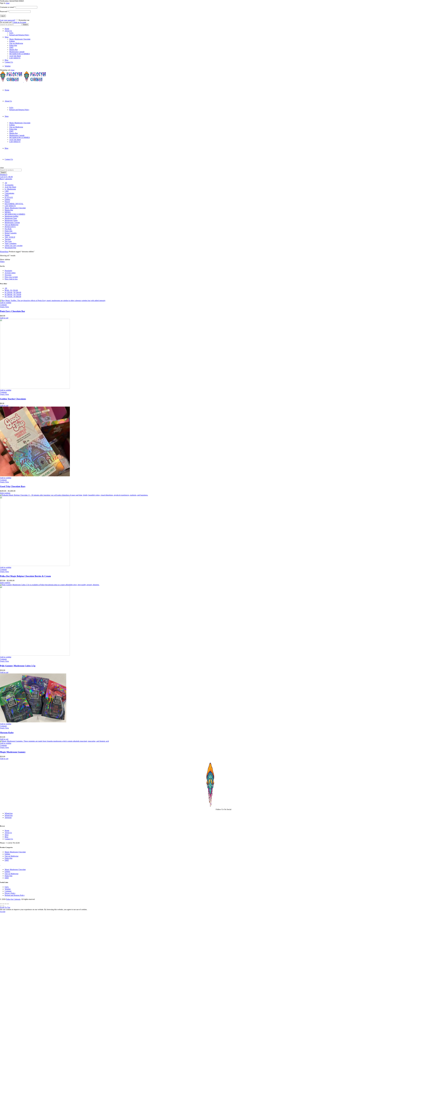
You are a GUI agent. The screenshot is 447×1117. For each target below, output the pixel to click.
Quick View (4, 307)
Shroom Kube (7, 732)
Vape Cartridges (10, 243)
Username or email (7, 7)
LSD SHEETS (14, 58)
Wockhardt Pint (10, 248)
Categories (8, 179)
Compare (3, 305)
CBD (7, 191)
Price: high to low (11, 279)
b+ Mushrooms (10, 189)
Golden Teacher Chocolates (13, 399)
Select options (5, 493)
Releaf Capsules (11, 233)
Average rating (10, 273)
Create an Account (19, 22)
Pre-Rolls (8, 229)
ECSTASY (9, 197)
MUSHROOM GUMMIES (19, 54)
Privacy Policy (10, 893)
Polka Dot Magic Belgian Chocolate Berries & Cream (25, 576)
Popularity (8, 271)
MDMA (8, 212)
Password (4, 11)
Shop (6, 37)
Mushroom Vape (11, 218)
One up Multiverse (16, 43)
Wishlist (7, 66)
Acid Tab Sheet (15, 56)
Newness (8, 275)
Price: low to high (11, 277)
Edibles (12, 41)
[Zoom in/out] (8, 903)
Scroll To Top (5, 907)
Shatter (7, 235)
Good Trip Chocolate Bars (12, 486)
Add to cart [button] (4, 318)
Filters (2, 262)
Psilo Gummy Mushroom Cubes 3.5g (17, 666)
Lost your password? (7, 20)
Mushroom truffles (11, 216)
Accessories (9, 185)
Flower (7, 202)
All (6, 183)
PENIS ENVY (10, 227)
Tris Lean (8, 241)
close (7, 3)
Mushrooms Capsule (16, 52)
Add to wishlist (5, 303)
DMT (11, 47)
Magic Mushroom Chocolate (19, 39)
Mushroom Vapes (11, 220)
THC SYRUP (10, 237)
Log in (3, 16)
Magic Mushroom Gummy (13, 752)
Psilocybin (13, 45)
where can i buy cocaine (13, 246)
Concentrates (9, 193)
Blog (6, 60)
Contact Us (9, 62)
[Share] (3, 903)
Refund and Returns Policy (19, 35)
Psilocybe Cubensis (13, 899)
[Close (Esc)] (1, 903)
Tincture (8, 239)
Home (7, 29)
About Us (8, 31)
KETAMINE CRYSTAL (14, 204)
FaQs (11, 33)
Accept (2, 912)
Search (25, 24)
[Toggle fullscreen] (6, 903)
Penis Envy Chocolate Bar (12, 311)
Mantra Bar (13, 50)
